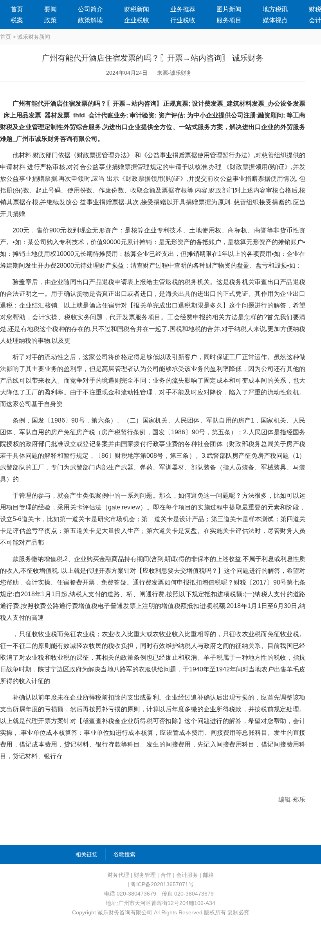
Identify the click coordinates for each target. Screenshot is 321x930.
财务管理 (145, 875)
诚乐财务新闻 (33, 37)
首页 (17, 9)
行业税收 (182, 20)
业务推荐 (182, 9)
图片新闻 (229, 9)
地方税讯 (275, 9)
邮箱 (208, 875)
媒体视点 (275, 20)
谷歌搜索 (124, 854)
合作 (165, 875)
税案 (17, 20)
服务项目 (229, 20)
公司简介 (90, 9)
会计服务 (187, 875)
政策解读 (90, 20)
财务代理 (118, 875)
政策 (50, 20)
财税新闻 (136, 9)
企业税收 (136, 20)
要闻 (50, 9)
